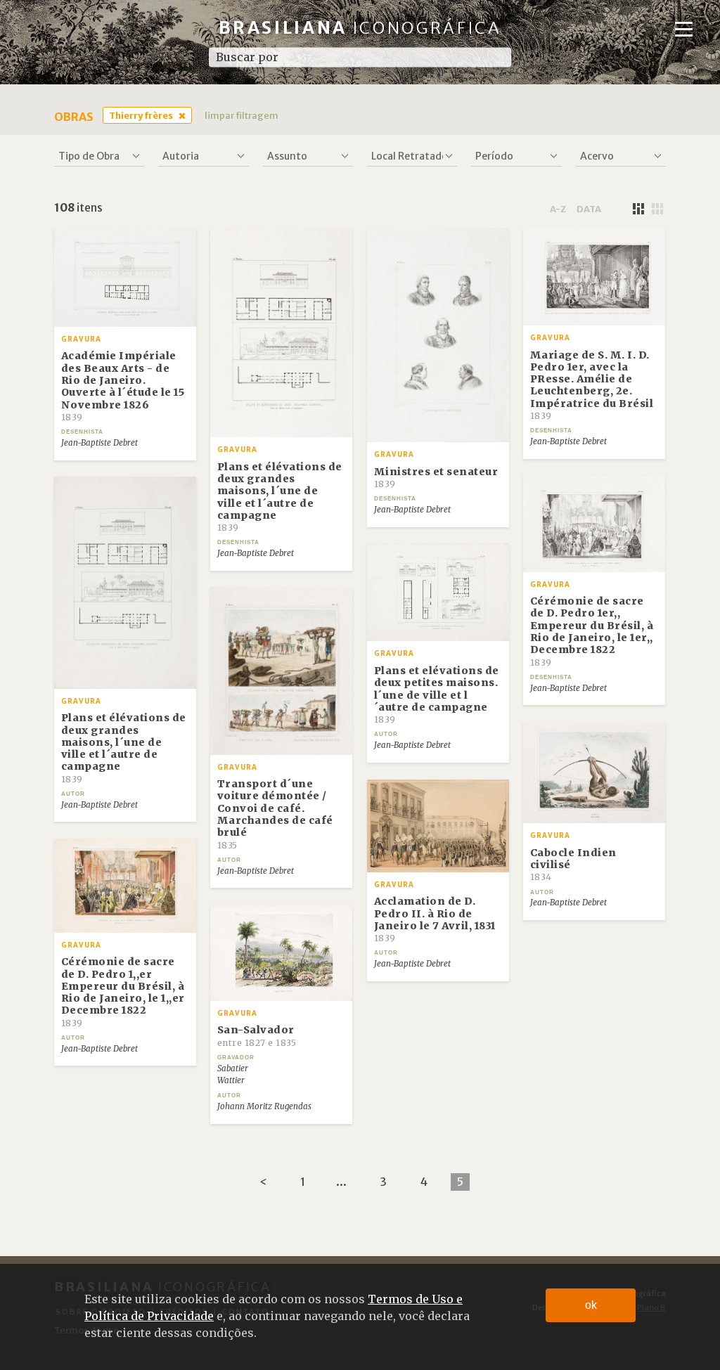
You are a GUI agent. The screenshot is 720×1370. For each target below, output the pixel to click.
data (589, 208)
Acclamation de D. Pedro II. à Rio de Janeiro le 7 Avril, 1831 (435, 919)
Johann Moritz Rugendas (264, 1106)
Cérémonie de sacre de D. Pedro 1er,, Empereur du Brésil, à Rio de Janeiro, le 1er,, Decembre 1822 (592, 631)
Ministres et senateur (436, 477)
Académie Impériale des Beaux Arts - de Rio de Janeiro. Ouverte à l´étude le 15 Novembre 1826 (123, 385)
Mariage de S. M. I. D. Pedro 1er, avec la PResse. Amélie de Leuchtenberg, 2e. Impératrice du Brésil (592, 385)
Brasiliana (360, 28)
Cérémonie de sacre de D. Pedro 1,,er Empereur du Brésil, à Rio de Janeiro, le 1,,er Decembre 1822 (123, 991)
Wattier (231, 1080)
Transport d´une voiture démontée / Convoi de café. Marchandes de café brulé (275, 813)
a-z (558, 208)
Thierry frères (141, 115)
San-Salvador (257, 1035)
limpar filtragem (241, 115)
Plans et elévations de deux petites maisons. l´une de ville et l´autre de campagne (436, 694)
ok (591, 1305)
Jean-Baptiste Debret (99, 443)
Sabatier (232, 1068)
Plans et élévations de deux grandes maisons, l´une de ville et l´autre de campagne (279, 496)
